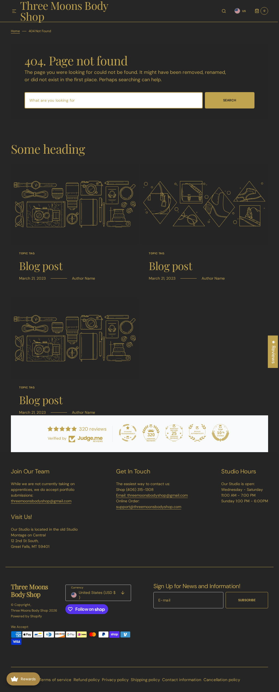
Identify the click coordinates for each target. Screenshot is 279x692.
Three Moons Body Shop (29, 610)
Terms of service (53, 679)
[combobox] (112, 100)
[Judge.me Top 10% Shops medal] (218, 433)
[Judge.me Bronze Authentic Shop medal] (195, 433)
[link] (74, 204)
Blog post (40, 265)
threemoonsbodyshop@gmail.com (41, 500)
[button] (14, 11)
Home (15, 31)
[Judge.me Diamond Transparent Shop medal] (126, 433)
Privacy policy (113, 679)
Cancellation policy (219, 679)
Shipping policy (143, 679)
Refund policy (84, 679)
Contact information (179, 679)
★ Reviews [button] (269, 352)
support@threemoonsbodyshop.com (146, 506)
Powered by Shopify (26, 616)
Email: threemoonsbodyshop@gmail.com (150, 495)
